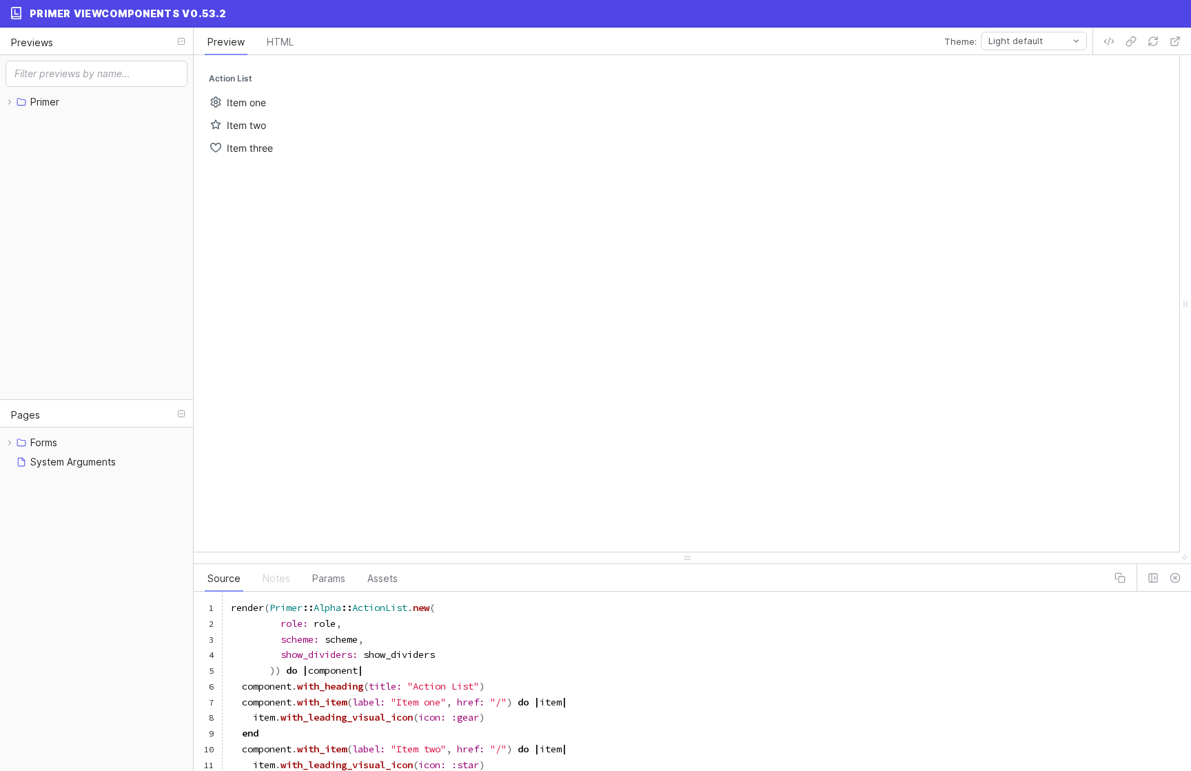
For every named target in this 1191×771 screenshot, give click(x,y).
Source (224, 578)
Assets (382, 578)
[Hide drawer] (1175, 578)
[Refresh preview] (1153, 41)
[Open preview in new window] (1175, 41)
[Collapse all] (181, 41)
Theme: (960, 41)
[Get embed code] (1109, 41)
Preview (226, 42)
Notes (276, 578)
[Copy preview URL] (1131, 41)
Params (328, 578)
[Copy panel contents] (1120, 578)
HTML (280, 42)
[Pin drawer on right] (1153, 578)
